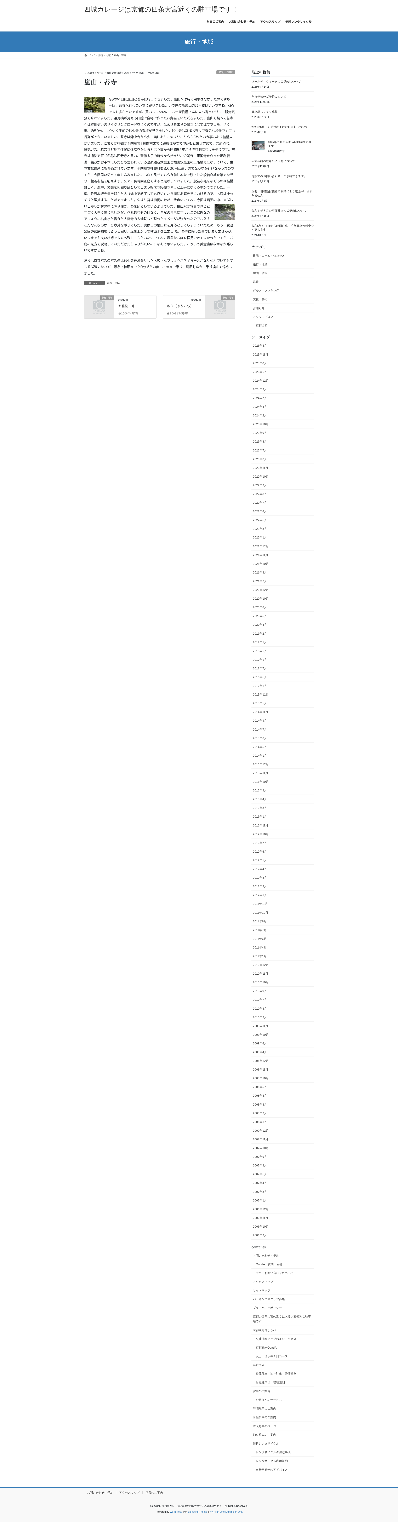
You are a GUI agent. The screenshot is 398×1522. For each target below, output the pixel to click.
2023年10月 (261, 424)
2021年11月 (260, 555)
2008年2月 (260, 1113)
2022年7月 (260, 502)
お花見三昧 (126, 306)
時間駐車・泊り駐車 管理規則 (276, 1373)
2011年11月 (260, 903)
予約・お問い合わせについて (275, 1273)
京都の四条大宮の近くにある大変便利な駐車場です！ (282, 1319)
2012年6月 (260, 851)
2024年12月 (261, 380)
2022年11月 (260, 467)
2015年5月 (260, 703)
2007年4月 (260, 1182)
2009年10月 (261, 1034)
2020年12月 (261, 590)
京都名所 (261, 325)
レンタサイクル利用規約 (272, 1461)
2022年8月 (260, 494)
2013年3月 (260, 807)
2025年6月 (260, 372)
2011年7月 (260, 930)
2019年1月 (260, 642)
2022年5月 (260, 520)
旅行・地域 (226, 72)
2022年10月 (261, 476)
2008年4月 (260, 1095)
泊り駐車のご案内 (264, 1434)
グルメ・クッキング (266, 290)
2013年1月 (260, 816)
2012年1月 (260, 895)
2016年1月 (260, 685)
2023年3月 (260, 459)
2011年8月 (260, 921)
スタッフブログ (263, 316)
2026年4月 (260, 345)
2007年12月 (261, 1130)
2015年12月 (261, 694)
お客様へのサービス (269, 1399)
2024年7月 (260, 398)
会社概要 (259, 1365)
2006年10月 (261, 1226)
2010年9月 (260, 991)
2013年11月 (260, 773)
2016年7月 (260, 668)
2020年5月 (260, 616)
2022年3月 (260, 528)
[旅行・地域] (99, 304)
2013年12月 (261, 764)
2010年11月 (260, 973)
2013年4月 (260, 799)
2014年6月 (260, 738)
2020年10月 (261, 598)
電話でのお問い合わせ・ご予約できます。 (279, 176)
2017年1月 (260, 659)
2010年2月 (260, 1017)
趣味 (256, 281)
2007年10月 (261, 1148)
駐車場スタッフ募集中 (265, 111)
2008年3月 (260, 1104)
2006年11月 (260, 1218)
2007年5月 (260, 1174)
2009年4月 (260, 1052)
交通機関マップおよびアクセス (276, 1339)
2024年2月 (260, 415)
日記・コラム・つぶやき (269, 255)
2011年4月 (260, 947)
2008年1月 (260, 1122)
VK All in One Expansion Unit (226, 1511)
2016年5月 (260, 677)
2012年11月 (260, 825)
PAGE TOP (385, 1472)
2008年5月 (260, 1087)
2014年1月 (260, 755)
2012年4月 (260, 869)
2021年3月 (260, 572)
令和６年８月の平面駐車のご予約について (279, 210)
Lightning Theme (197, 1511)
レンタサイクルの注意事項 (273, 1452)
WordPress (176, 1511)
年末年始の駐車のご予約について (273, 161)
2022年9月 (260, 485)
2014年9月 (260, 720)
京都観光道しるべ (264, 1330)
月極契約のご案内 (264, 1417)
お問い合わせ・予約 (266, 1255)
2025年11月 (260, 354)
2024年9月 (260, 389)
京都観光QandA (266, 1347)
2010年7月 (260, 999)
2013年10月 (261, 781)
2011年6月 (260, 938)
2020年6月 (260, 607)
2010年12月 (261, 965)
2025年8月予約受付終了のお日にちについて (279, 127)
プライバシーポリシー (267, 1307)
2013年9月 (260, 790)
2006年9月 (260, 1235)
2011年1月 (260, 956)
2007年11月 (260, 1139)
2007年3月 (260, 1191)
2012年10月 (261, 834)
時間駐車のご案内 (264, 1408)
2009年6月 (260, 1043)
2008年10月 (261, 1078)
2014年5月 (260, 747)
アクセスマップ (263, 1281)
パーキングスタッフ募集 (269, 1299)
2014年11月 (260, 712)
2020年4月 (260, 624)
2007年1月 (260, 1200)
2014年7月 (260, 729)
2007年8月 (260, 1165)
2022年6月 (260, 511)
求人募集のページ (264, 1426)
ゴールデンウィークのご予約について (276, 81)
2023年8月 (260, 441)
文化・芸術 (260, 299)
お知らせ (259, 308)
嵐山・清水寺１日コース (272, 1356)
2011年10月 (260, 912)
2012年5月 (260, 860)
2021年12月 (261, 546)
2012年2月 (260, 886)
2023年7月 (260, 450)
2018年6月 (260, 651)
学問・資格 (260, 273)
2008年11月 (260, 1069)
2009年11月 (260, 1026)
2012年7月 (260, 842)
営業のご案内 (261, 1391)
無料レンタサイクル (266, 1443)
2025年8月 (260, 363)
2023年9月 (260, 432)
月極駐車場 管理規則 (270, 1382)
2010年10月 (261, 982)
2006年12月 (261, 1209)
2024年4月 (260, 406)
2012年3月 (260, 877)
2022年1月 (260, 537)
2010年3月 (260, 1008)
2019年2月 (260, 633)
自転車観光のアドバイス (272, 1469)
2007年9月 (260, 1156)
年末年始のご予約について (268, 96)
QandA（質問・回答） (270, 1264)
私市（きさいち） (180, 306)
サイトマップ (261, 1290)
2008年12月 (261, 1060)
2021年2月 (260, 581)
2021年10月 (261, 563)
